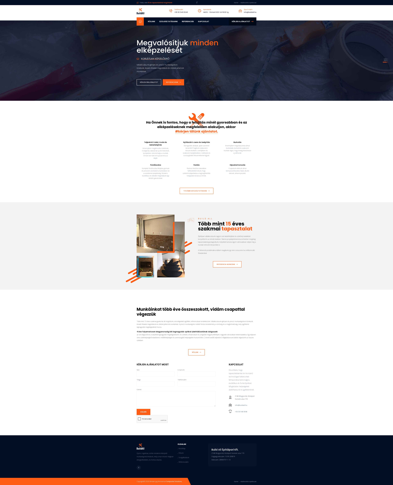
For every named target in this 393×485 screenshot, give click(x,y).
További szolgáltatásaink (195, 191)
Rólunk (151, 21)
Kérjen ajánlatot (241, 21)
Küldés (143, 412)
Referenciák (188, 21)
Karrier (236, 3)
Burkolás (237, 142)
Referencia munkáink (226, 264)
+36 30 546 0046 (181, 12)
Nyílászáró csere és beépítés (196, 142)
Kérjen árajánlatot (149, 71)
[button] (385, 60)
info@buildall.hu (250, 12)
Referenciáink (172, 71)
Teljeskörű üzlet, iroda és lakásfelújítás (155, 143)
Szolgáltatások (184, 457)
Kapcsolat (203, 21)
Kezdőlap (182, 448)
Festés (197, 165)
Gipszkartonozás (237, 165)
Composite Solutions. (174, 481)
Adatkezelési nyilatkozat (248, 3)
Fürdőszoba (155, 165)
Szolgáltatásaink (168, 21)
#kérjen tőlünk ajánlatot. (196, 131)
